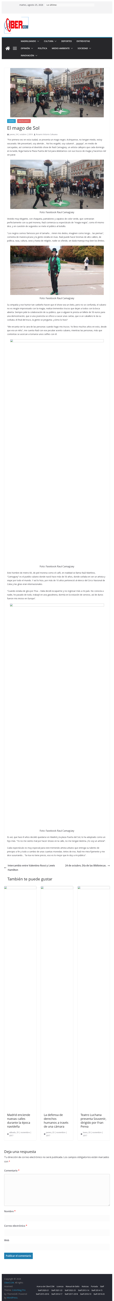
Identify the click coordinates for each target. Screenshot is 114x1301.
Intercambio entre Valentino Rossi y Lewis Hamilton (31, 867)
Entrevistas (83, 41)
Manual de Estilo (72, 1286)
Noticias (85, 1286)
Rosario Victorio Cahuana (46, 134)
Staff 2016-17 (56, 1294)
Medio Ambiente (61, 48)
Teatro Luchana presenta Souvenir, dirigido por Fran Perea (93, 1120)
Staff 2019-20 (99, 1294)
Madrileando (28, 41)
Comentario (11, 1170)
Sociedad (83, 48)
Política (42, 48)
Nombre (10, 1211)
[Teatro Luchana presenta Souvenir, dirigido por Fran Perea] (94, 888)
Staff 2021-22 (56, 1290)
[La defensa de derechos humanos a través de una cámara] (57, 888)
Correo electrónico (15, 1225)
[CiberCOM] (7, 48)
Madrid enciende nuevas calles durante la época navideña (18, 1120)
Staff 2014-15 (96, 1290)
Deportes (66, 41)
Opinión (25, 48)
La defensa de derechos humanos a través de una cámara (56, 1120)
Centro (11, 121)
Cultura (48, 41)
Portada (94, 1286)
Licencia (60, 1286)
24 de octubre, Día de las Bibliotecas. (85, 865)
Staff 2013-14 (83, 1290)
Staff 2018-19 (85, 1294)
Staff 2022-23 (70, 1290)
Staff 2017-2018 (71, 1294)
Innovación (27, 55)
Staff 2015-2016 (42, 1294)
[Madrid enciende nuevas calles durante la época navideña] (20, 888)
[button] (37, 41)
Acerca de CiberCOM (45, 1286)
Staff (102, 1286)
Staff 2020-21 (43, 1290)
